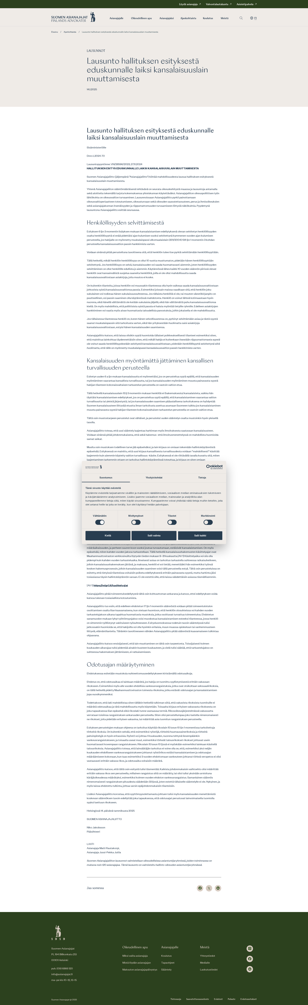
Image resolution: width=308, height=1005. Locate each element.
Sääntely (166, 969)
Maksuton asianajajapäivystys (139, 969)
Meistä (224, 18)
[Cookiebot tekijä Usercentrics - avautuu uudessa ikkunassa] (209, 467)
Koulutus (208, 18)
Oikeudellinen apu (141, 18)
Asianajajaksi (166, 18)
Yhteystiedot (207, 955)
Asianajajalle (116, 18)
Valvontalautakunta (217, 4)
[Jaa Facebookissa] (200, 888)
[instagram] (250, 948)
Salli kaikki (200, 535)
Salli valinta (154, 535)
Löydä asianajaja (188, 4)
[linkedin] (250, 969)
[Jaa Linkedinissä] (218, 888)
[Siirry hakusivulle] (241, 18)
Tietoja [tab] (202, 477)
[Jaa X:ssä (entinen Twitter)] (209, 888)
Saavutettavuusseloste (197, 999)
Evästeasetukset (248, 999)
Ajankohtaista (188, 18)
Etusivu (54, 31)
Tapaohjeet (168, 962)
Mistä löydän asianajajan (136, 962)
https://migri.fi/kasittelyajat (111, 585)
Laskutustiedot (209, 969)
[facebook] (250, 959)
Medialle (205, 962)
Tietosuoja (176, 999)
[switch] (136, 522)
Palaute (231, 999)
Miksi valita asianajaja (135, 955)
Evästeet (218, 999)
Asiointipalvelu (245, 4)
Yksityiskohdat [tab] (154, 477)
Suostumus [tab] (105, 477)
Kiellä (108, 535)
